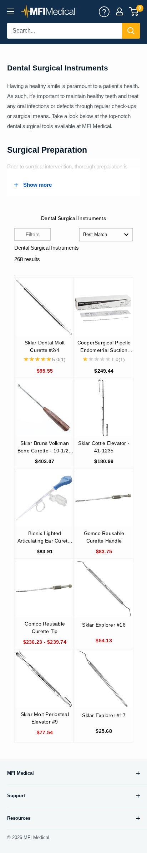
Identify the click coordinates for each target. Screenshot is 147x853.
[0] (134, 11)
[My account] (104, 11)
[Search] (131, 31)
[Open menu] (10, 11)
